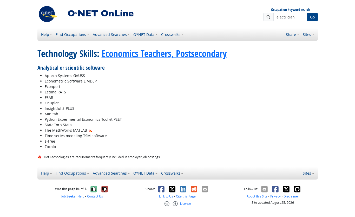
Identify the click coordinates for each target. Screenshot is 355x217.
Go (312, 17)
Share (291, 34)
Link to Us (166, 196)
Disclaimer (291, 196)
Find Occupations (71, 34)
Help (45, 34)
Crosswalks (170, 34)
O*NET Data (143, 34)
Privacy (275, 196)
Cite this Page (186, 196)
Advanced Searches (110, 34)
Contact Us (95, 196)
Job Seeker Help (72, 196)
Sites (307, 34)
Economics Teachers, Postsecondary (164, 53)
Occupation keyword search (290, 10)
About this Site (257, 196)
